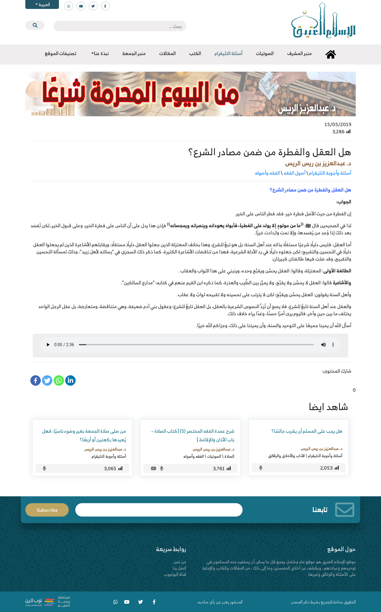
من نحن (180, 561)
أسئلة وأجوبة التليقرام (330, 173)
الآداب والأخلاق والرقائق (286, 455)
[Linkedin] (70, 380)
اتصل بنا (179, 568)
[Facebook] (35, 380)
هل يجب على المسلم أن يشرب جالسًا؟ (306, 431)
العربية (44, 4)
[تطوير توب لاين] (47, 601)
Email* (159, 507)
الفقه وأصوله (267, 173)
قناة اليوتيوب (175, 574)
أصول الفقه (294, 173)
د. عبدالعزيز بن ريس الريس (318, 163)
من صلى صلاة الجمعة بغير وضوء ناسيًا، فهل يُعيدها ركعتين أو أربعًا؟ (84, 435)
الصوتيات (214, 456)
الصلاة (229, 456)
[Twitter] (47, 380)
